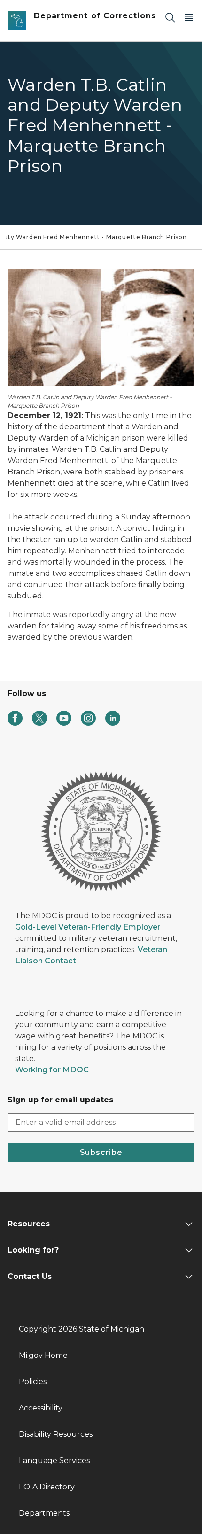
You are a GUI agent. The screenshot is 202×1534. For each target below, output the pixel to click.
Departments (44, 1513)
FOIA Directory (47, 1486)
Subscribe (101, 1152)
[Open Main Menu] (188, 17)
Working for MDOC (52, 1069)
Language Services (54, 1460)
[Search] (170, 17)
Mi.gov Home (43, 1355)
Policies (33, 1381)
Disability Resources (56, 1434)
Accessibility (40, 1407)
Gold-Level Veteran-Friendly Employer (87, 926)
